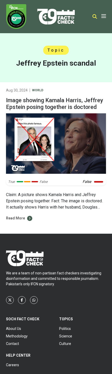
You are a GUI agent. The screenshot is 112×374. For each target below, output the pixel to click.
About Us (13, 329)
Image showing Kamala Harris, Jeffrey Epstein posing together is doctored (54, 103)
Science (65, 336)
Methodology (17, 336)
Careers (12, 365)
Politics (65, 329)
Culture (65, 344)
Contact (12, 344)
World (37, 90)
